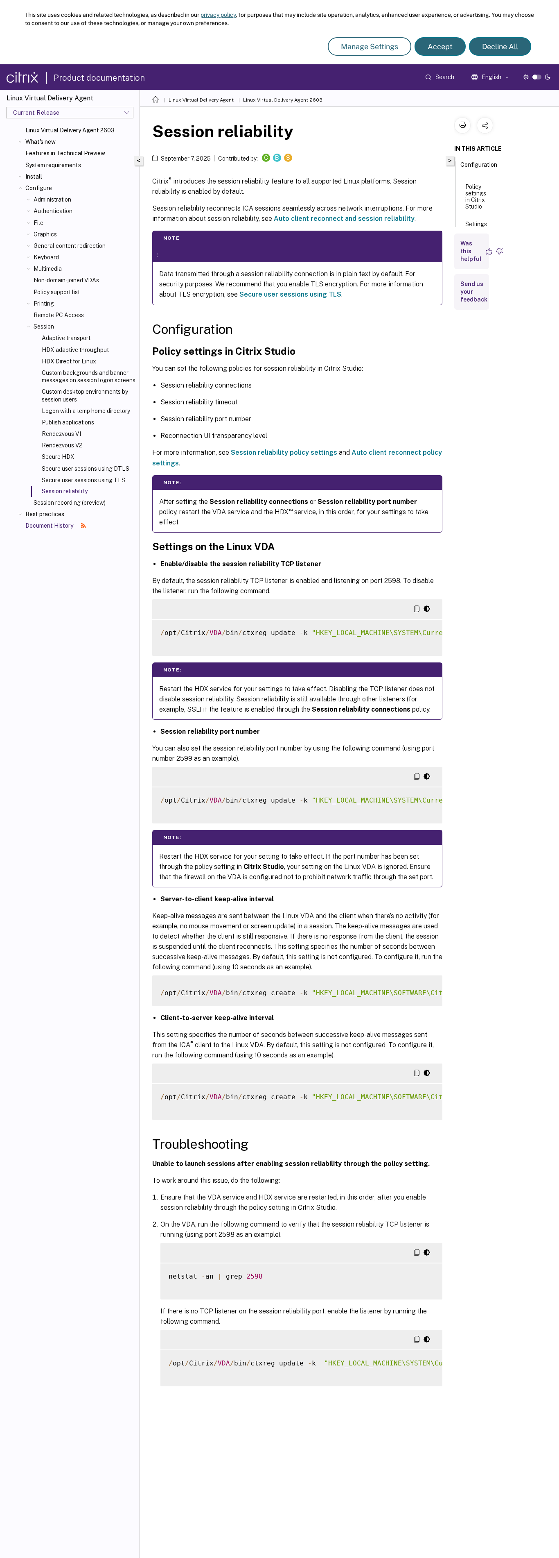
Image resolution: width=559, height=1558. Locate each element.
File (38, 223)
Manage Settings (369, 46)
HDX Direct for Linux (69, 361)
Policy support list (57, 292)
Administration (52, 199)
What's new (40, 141)
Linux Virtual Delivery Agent (201, 100)
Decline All (500, 46)
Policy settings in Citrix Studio (475, 197)
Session (44, 326)
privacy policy (218, 14)
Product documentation (99, 78)
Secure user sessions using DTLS (85, 468)
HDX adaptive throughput (75, 350)
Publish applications (68, 422)
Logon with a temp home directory (86, 411)
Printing (44, 303)
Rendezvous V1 (61, 434)
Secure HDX (58, 457)
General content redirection (70, 246)
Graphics (45, 234)
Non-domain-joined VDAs (66, 280)
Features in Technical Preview (65, 153)
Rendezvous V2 (62, 445)
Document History (49, 525)
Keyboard (46, 257)
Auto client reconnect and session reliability (344, 218)
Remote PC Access (59, 315)
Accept (440, 46)
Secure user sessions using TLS (83, 480)
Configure (38, 188)
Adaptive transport (66, 338)
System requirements (53, 165)
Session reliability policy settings (284, 452)
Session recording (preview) (70, 502)
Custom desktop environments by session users (85, 395)
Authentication (53, 211)
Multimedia (48, 268)
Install (33, 176)
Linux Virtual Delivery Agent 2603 (70, 130)
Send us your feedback (473, 292)
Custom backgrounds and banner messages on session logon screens (88, 376)
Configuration (478, 164)
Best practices (44, 514)
